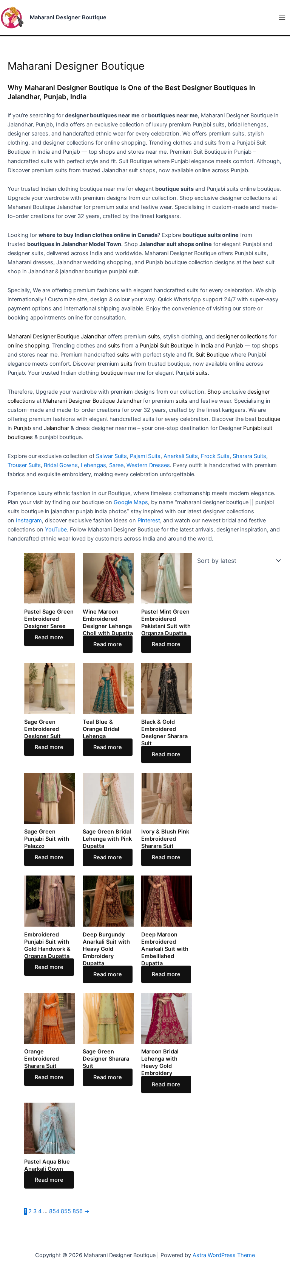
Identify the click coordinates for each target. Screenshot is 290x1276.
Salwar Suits (111, 456)
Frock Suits (215, 456)
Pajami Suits (145, 456)
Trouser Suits (24, 465)
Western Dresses (148, 465)
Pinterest (148, 520)
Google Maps (131, 502)
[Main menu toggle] (282, 18)
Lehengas (93, 465)
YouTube (56, 529)
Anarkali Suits (181, 456)
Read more (49, 637)
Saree (116, 465)
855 (66, 1211)
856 (77, 1211)
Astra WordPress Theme (224, 1255)
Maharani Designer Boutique (68, 17)
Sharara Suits (249, 456)
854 (54, 1211)
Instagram (29, 520)
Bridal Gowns (61, 465)
